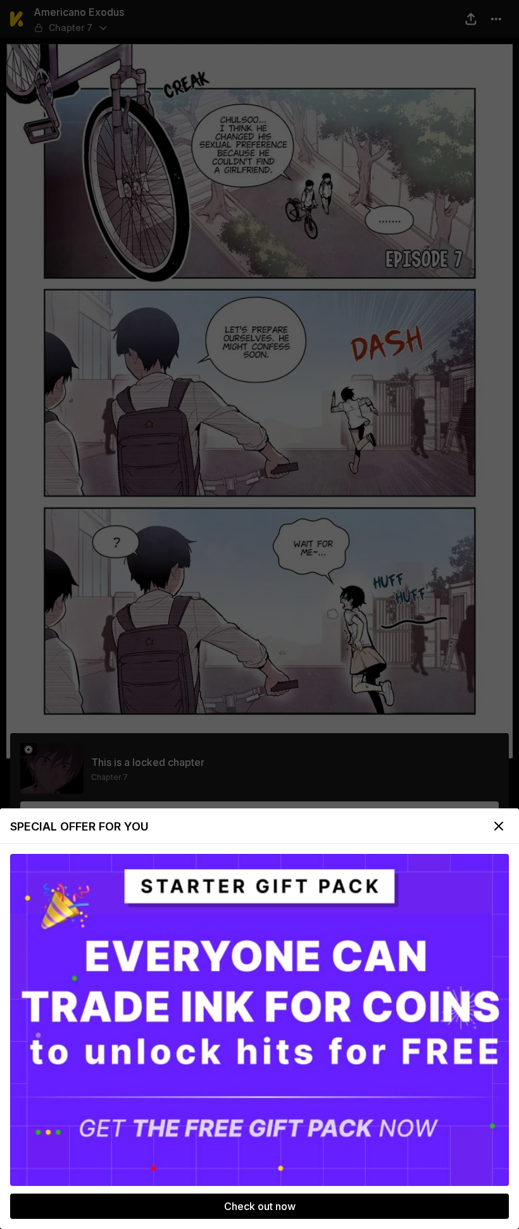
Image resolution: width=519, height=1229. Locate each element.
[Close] (499, 826)
